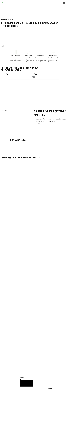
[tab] (1, 46)
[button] (1, 45)
